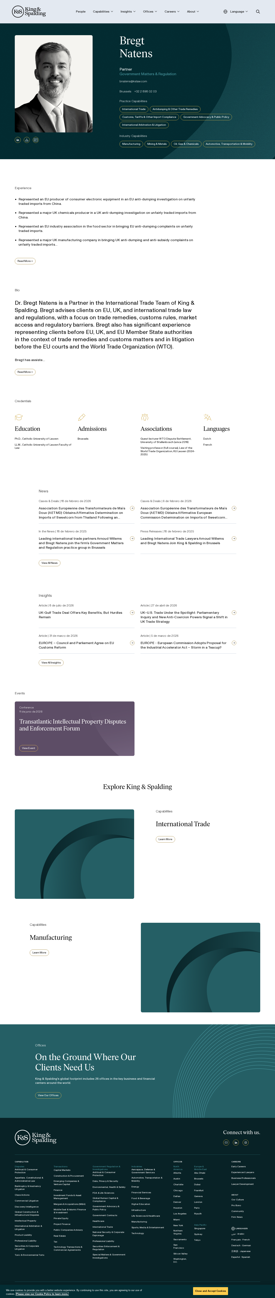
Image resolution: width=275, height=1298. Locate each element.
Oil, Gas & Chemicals (186, 144)
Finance (58, 1190)
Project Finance (62, 1224)
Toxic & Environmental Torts (29, 1255)
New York (178, 1225)
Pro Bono (236, 1205)
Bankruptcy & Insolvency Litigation (28, 1187)
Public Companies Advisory (68, 1230)
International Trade (134, 109)
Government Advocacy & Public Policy (206, 117)
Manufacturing (131, 144)
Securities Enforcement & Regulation (106, 1248)
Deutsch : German (241, 1245)
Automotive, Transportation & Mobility (229, 144)
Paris (196, 1208)
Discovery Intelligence (27, 1206)
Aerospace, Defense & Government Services (143, 1171)
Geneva (198, 1196)
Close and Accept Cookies (210, 1291)
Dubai (197, 1184)
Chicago (178, 1190)
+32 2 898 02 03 (145, 91)
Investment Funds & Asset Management (67, 1197)
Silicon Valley (180, 1253)
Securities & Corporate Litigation (27, 1247)
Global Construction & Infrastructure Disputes (27, 1213)
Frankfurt (199, 1190)
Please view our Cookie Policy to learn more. (42, 1294)
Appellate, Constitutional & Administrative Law (29, 1179)
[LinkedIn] (18, 140)
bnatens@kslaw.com (133, 81)
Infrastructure (139, 1210)
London (198, 1202)
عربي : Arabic (237, 1234)
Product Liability (23, 1235)
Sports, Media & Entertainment (148, 1227)
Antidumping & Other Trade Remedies (175, 109)
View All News (50, 563)
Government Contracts (105, 1215)
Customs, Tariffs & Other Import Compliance (149, 117)
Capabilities (21, 1162)
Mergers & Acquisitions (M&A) (69, 1204)
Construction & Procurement (69, 1176)
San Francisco (178, 1246)
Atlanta (177, 1173)
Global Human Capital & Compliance (105, 1199)
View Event (28, 748)
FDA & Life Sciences (103, 1193)
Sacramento (180, 1239)
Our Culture (237, 1199)
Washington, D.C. (180, 1260)
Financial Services (141, 1192)
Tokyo (197, 1240)
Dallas (176, 1196)
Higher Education (141, 1204)
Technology (138, 1233)
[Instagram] (246, 1143)
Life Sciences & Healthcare (146, 1216)
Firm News (236, 1217)
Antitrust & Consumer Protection (26, 1171)
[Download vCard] (36, 140)
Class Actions (22, 1195)
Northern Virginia (178, 1232)
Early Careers (238, 1166)
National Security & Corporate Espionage (108, 1233)
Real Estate (60, 1236)
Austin (176, 1178)
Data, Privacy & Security (105, 1181)
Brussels (198, 1178)
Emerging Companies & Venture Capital (66, 1182)
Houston (177, 1208)
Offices (177, 1162)
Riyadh (198, 1213)
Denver (177, 1202)
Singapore (199, 1228)
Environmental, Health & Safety (109, 1187)
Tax (55, 1241)
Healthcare (98, 1221)
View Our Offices (48, 1095)
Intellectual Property (25, 1220)
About (235, 1195)
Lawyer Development (242, 1184)
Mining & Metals (157, 144)
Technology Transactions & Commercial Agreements (68, 1248)
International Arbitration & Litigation (144, 124)
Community (237, 1211)
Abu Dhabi (199, 1173)
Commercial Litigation (27, 1200)
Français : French (240, 1239)
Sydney (198, 1234)
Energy (135, 1186)
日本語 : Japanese (240, 1251)
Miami (176, 1219)
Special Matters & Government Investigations (109, 1256)
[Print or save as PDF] (27, 140)
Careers (236, 1162)
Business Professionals (243, 1178)
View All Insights (51, 662)
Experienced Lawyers (242, 1172)
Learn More (165, 839)
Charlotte (178, 1184)
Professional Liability (25, 1240)
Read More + (25, 261)
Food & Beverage (141, 1198)
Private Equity (61, 1218)
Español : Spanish (240, 1257)
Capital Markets (62, 1170)
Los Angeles (180, 1213)
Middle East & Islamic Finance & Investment (70, 1211)
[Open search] (258, 11)
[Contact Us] (226, 1143)
